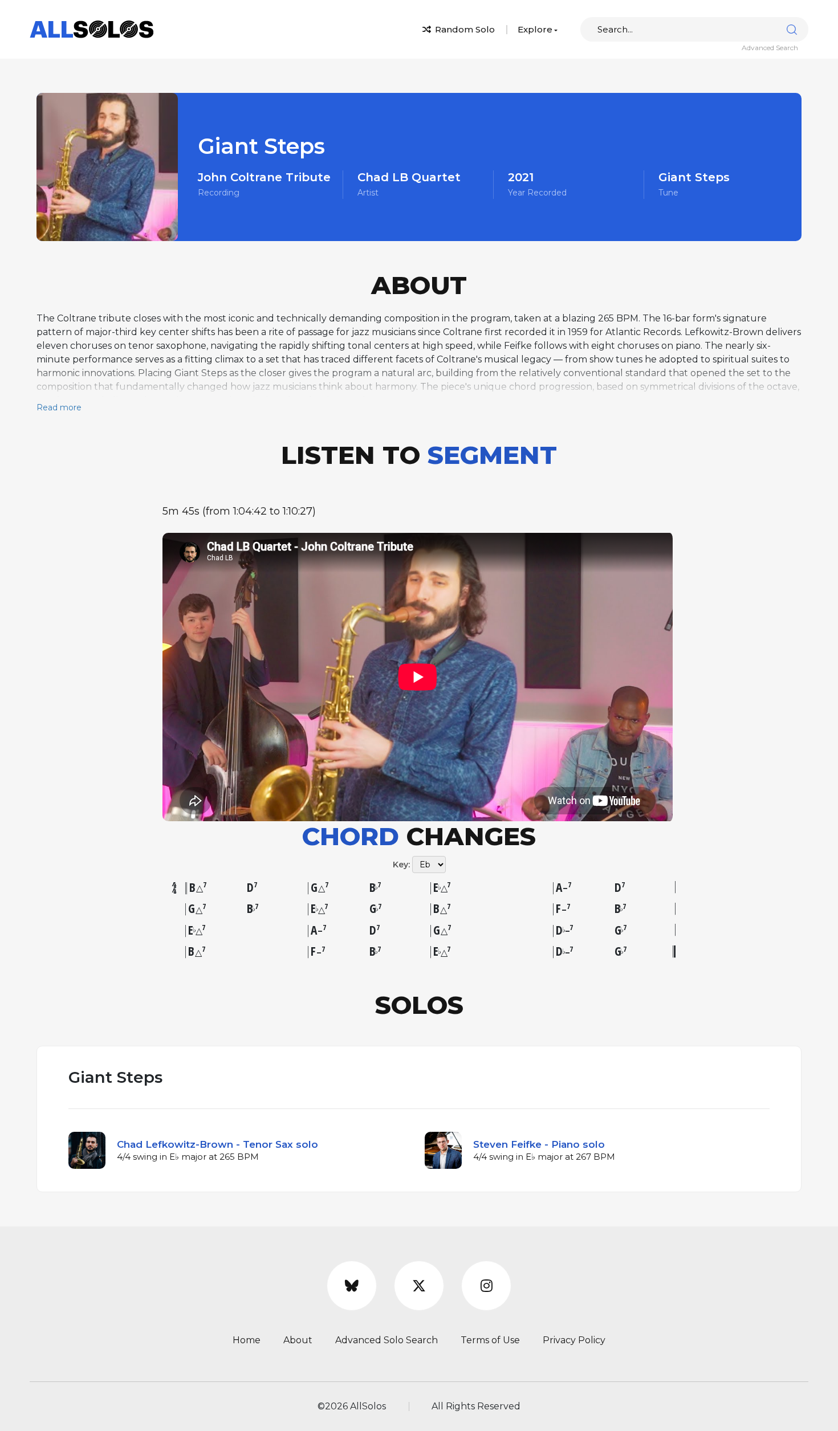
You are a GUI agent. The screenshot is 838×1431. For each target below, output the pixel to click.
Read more (59, 407)
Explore (535, 29)
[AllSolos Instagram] (486, 1286)
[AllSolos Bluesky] (352, 1286)
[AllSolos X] (419, 1286)
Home (247, 1340)
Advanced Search (770, 47)
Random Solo (464, 29)
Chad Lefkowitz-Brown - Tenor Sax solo (217, 1144)
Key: (401, 864)
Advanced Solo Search (386, 1340)
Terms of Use (490, 1340)
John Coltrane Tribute (264, 177)
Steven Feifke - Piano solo (539, 1144)
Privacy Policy (574, 1340)
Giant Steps (694, 177)
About (297, 1340)
